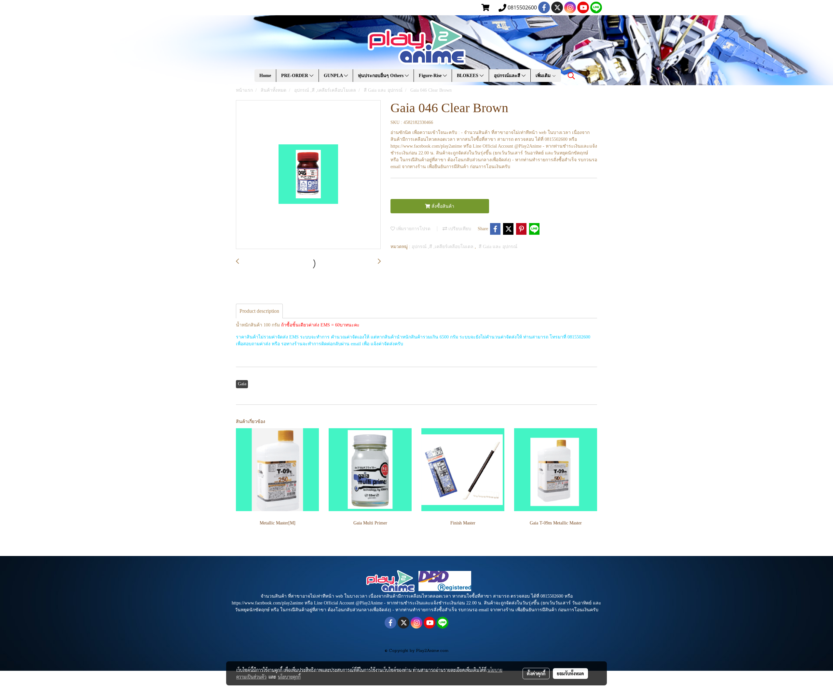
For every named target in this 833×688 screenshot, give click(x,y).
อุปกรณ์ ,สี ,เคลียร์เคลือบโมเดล (443, 246)
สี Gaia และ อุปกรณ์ (498, 246)
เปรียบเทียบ (459, 228)
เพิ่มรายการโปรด (412, 228)
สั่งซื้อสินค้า (442, 206)
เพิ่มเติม (544, 75)
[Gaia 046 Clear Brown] (308, 174)
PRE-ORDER (295, 75)
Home (265, 75)
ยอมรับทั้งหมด (570, 673)
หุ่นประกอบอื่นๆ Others (381, 75)
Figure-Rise (431, 75)
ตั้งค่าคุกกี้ (536, 673)
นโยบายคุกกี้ (289, 677)
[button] (571, 76)
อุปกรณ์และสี (508, 75)
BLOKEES (468, 75)
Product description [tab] (259, 311)
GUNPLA (334, 75)
